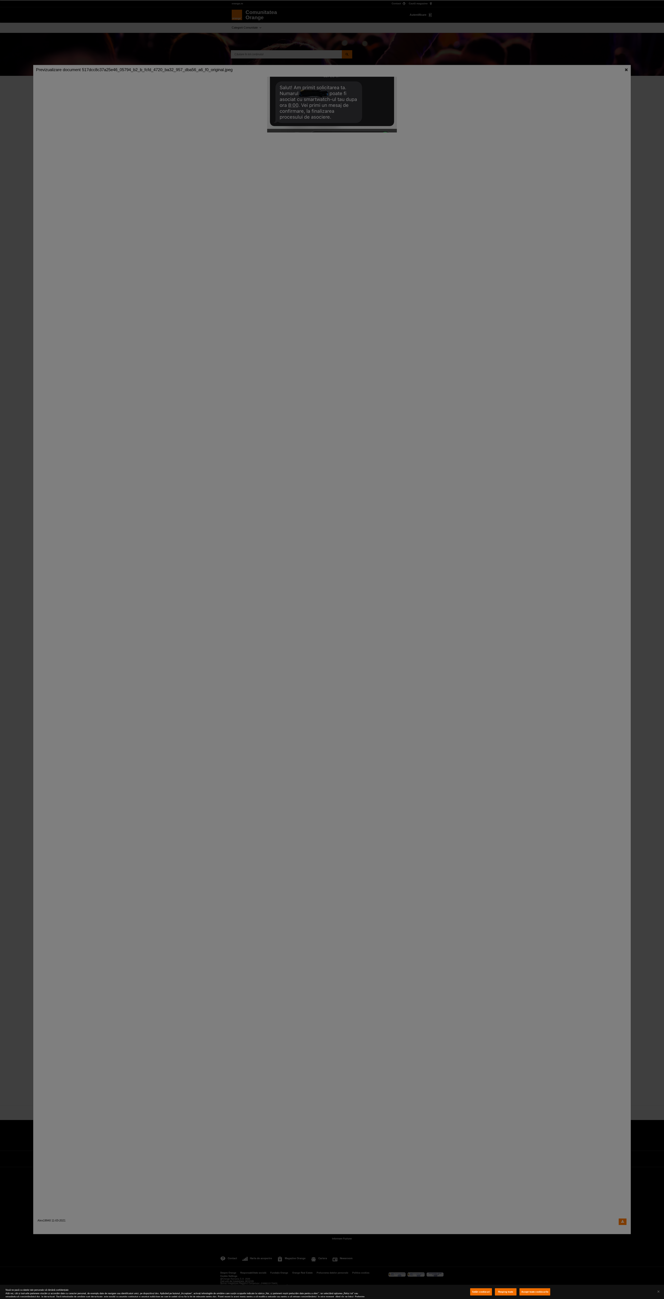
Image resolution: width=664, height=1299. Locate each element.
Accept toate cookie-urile (534, 1292)
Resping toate (505, 1292)
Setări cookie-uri (481, 1292)
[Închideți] (658, 1291)
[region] (332, 1292)
